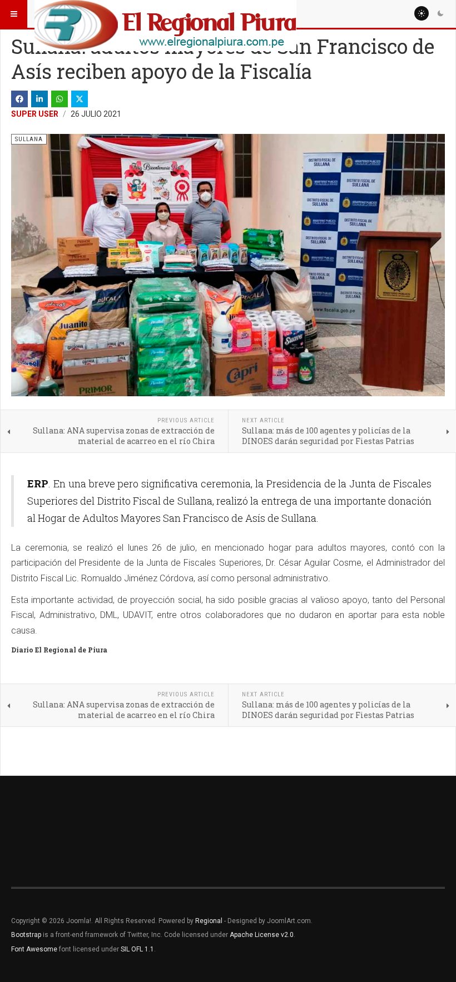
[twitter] (79, 99)
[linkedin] (39, 99)
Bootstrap (26, 935)
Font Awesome (34, 949)
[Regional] (165, 14)
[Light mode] (421, 13)
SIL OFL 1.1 (137, 949)
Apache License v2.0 (262, 935)
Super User (34, 113)
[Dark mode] (440, 13)
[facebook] (19, 99)
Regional (208, 921)
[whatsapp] (59, 99)
